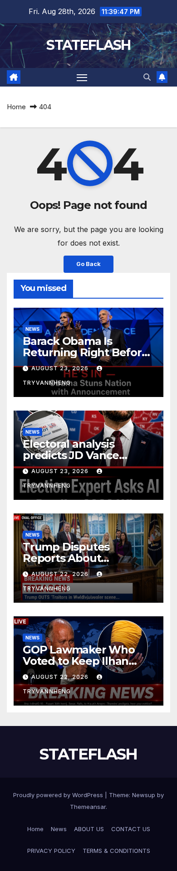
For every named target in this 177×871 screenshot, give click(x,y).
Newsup (143, 794)
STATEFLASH (88, 45)
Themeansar (88, 806)
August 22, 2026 (60, 574)
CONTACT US (130, 828)
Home (16, 106)
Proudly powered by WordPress (59, 794)
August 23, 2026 (60, 368)
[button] (147, 77)
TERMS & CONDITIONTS (116, 850)
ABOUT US (89, 828)
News (32, 329)
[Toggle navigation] (82, 77)
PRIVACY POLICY (51, 850)
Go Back (88, 264)
